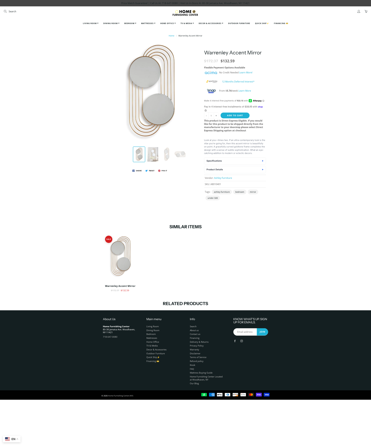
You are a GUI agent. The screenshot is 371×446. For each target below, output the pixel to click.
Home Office (167, 23)
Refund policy (196, 361)
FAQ (192, 369)
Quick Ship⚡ (262, 23)
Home (171, 35)
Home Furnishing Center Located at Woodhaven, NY (206, 378)
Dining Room (110, 23)
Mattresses (147, 23)
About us (194, 330)
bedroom (239, 192)
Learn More (244, 90)
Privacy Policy (197, 345)
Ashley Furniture (223, 178)
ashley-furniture (222, 192)
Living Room (90, 23)
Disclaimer (195, 353)
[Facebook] (234, 341)
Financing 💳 (281, 23)
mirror (253, 192)
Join (262, 331)
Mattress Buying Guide (201, 372)
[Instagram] (241, 341)
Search (193, 326)
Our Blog (194, 383)
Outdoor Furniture (239, 23)
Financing (194, 338)
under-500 (213, 198)
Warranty (194, 349)
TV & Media (187, 23)
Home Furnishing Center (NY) (120, 395)
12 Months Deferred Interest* (238, 81)
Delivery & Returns (199, 342)
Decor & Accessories (210, 23)
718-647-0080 (110, 336)
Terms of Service (198, 357)
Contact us (195, 334)
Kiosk (192, 365)
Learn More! (245, 72)
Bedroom (129, 23)
